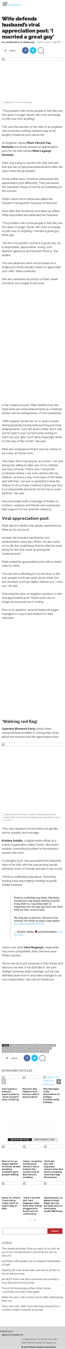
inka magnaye (47, 1045)
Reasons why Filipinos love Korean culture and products (30, 1093)
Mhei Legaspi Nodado (27, 1051)
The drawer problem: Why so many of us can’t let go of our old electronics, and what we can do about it (31, 1252)
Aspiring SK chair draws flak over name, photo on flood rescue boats (31, 1272)
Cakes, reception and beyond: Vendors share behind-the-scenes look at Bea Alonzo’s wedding (32, 1169)
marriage (8, 1051)
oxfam (44, 1051)
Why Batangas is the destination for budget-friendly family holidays (51, 1095)
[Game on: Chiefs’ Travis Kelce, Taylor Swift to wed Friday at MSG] (11, 1188)
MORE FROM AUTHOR (44, 1140)
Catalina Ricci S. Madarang (19, 42)
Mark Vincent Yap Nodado (36, 1048)
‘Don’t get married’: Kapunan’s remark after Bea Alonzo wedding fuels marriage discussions (53, 1169)
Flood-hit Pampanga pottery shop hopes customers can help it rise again (26, 1290)
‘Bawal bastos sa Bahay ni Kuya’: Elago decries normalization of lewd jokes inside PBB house (53, 1204)
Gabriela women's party (24, 1045)
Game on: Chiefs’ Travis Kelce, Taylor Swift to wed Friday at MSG (11, 1203)
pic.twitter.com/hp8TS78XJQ (29, 923)
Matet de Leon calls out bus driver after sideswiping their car (32, 1299)
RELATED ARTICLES (19, 1140)
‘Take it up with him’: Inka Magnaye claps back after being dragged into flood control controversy (32, 1206)
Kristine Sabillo (11, 1048)
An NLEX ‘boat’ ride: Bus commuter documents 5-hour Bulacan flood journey (31, 1281)
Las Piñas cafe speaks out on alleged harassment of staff (31, 1263)
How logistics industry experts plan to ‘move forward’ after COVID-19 (10, 1094)
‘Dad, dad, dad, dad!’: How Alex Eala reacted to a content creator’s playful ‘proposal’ (31, 1308)
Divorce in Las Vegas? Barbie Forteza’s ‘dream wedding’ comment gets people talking (11, 1168)
